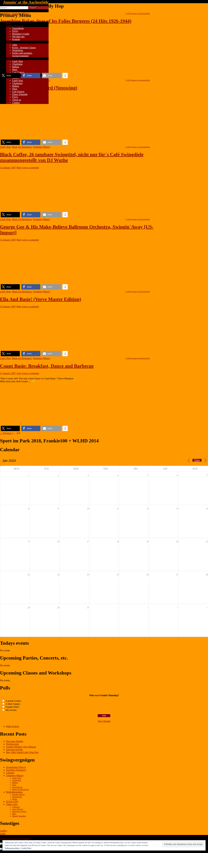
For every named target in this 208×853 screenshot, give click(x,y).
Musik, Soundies (19, 816)
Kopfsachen (17, 797)
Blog (8, 23)
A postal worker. (13, 701)
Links (2, 833)
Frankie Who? (12, 707)
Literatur (10, 772)
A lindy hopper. (12, 704)
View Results (104, 721)
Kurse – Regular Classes (24, 47)
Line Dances (18, 72)
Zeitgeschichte (13, 58)
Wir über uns (18, 36)
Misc (14, 814)
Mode (14, 799)
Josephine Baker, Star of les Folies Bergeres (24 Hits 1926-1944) (65, 21)
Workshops (17, 50)
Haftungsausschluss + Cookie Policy (18, 848)
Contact (16, 102)
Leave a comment (30, 167)
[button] (10, 75)
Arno (18, 373)
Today (197, 460)
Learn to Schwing (14, 25)
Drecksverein (12, 744)
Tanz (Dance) (17, 809)
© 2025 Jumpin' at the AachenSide (138, 13)
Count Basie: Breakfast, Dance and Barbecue (47, 366)
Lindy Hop (17, 61)
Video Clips (12, 804)
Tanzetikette (18, 28)
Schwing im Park (14, 749)
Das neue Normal (14, 741)
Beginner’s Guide (20, 34)
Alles (14, 45)
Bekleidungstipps (14, 792)
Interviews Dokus (19, 811)
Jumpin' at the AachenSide (26, 2)
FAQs (15, 31)
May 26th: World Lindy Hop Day (22, 752)
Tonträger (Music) (41, 147)
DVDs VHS (12, 801)
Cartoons (16, 807)
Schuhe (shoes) (18, 794)
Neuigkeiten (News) (16, 767)
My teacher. (11, 710)
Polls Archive (12, 726)
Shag (14, 69)
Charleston (17, 64)
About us (16, 99)
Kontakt (16, 39)
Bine (19, 167)
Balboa (15, 67)
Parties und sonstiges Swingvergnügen (22, 54)
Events (9, 42)
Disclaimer (24, 838)
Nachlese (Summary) (16, 770)
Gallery (3, 830)
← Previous (5, 433)
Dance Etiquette (20, 94)
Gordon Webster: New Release (21, 746)
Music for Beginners (22, 147)
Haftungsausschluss (9, 838)
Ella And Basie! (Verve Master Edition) (40, 299)
